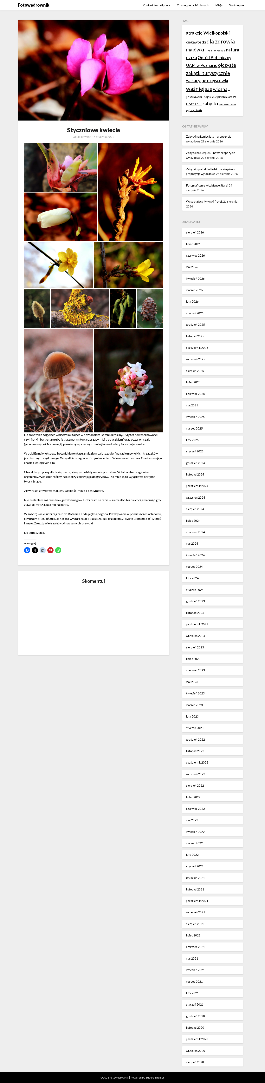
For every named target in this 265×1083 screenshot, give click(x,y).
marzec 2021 (194, 981)
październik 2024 (197, 486)
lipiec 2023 (193, 658)
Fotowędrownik (33, 5)
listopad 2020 (195, 1027)
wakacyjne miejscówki (207, 80)
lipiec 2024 (193, 520)
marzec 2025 (194, 428)
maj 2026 (192, 267)
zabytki (210, 103)
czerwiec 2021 (195, 946)
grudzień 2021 (195, 877)
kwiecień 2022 (195, 831)
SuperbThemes (155, 1077)
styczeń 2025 (195, 451)
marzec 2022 (194, 843)
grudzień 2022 (195, 739)
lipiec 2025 (193, 382)
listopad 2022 (195, 751)
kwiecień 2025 (195, 416)
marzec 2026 (194, 290)
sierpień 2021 (195, 924)
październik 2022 (197, 762)
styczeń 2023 (195, 728)
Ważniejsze (236, 5)
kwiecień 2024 (195, 555)
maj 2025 (192, 405)
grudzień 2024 (195, 463)
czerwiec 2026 (195, 255)
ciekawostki (196, 42)
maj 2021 (192, 958)
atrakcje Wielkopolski (208, 33)
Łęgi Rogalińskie (194, 110)
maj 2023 (192, 682)
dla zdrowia (221, 41)
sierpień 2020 (195, 1062)
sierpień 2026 (195, 232)
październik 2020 (197, 1039)
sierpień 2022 (195, 785)
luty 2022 (192, 854)
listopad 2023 (195, 612)
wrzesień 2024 (195, 497)
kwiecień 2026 (195, 278)
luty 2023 (192, 716)
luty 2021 (192, 993)
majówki (195, 49)
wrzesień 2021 (195, 912)
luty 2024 (192, 578)
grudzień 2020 (195, 1016)
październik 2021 (197, 900)
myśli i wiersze (215, 50)
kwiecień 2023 (195, 693)
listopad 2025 (195, 336)
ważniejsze (199, 88)
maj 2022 (192, 820)
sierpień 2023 (195, 647)
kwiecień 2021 (195, 970)
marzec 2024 (194, 566)
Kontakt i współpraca (156, 5)
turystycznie (216, 73)
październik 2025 (197, 347)
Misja (219, 5)
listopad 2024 (195, 474)
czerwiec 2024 (195, 532)
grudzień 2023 (195, 601)
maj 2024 (192, 543)
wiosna (220, 89)
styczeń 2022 (195, 866)
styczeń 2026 (195, 313)
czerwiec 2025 (195, 393)
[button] (60, 167)
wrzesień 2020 (195, 1050)
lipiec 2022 (193, 797)
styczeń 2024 (195, 589)
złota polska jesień (227, 104)
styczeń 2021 (195, 1004)
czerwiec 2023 (195, 670)
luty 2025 (192, 440)
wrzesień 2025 (195, 359)
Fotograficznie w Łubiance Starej (207, 185)
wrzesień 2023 (195, 635)
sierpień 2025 (195, 370)
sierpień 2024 (195, 509)
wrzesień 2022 (195, 774)
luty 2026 (192, 301)
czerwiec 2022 (195, 808)
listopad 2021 (195, 889)
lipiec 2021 (193, 935)
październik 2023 (197, 624)
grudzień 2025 (195, 324)
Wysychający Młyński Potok (204, 201)
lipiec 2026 (193, 244)
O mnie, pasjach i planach (193, 5)
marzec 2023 (194, 705)
